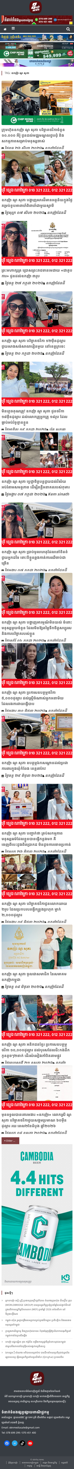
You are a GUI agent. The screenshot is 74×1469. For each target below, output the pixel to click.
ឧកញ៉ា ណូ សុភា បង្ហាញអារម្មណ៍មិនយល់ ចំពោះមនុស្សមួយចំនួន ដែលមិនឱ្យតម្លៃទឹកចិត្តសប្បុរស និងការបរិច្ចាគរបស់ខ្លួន (37, 627)
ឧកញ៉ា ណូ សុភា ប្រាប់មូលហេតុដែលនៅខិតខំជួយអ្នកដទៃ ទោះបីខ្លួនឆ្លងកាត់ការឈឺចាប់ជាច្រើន (35, 557)
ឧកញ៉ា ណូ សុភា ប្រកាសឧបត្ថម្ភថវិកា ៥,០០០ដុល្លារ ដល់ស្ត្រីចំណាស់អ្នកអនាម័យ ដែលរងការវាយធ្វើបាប (33, 698)
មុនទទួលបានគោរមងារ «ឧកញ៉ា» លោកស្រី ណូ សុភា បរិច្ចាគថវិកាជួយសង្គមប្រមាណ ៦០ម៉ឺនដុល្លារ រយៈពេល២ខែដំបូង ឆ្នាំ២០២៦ (36, 1120)
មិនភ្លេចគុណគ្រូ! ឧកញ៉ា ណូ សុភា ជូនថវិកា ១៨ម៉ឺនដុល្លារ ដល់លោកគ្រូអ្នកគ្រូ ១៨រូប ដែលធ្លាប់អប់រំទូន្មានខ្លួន (34, 416)
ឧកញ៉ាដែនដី (54, 147)
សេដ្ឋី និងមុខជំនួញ (43, 1465)
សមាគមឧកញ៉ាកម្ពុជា (30, 1462)
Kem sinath (58, 493)
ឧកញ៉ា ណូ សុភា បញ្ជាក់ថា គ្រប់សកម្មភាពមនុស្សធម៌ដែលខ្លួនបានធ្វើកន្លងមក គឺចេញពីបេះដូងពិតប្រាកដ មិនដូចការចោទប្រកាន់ (36, 838)
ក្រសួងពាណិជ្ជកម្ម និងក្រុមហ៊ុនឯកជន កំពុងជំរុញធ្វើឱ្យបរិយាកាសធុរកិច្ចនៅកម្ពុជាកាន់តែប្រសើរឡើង (38, 1333)
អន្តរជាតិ (64, 1462)
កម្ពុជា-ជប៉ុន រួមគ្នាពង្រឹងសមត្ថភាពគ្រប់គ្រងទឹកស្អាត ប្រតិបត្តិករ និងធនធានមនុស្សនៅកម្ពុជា (38, 1322)
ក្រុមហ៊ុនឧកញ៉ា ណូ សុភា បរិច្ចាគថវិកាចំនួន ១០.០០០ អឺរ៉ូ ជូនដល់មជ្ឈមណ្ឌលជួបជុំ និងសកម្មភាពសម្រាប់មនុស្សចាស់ (33, 135)
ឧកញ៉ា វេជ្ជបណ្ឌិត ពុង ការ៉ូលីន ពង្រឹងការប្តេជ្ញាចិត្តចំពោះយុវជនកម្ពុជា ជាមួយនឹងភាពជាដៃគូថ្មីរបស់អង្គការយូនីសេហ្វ (35, 1344)
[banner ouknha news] (37, 19)
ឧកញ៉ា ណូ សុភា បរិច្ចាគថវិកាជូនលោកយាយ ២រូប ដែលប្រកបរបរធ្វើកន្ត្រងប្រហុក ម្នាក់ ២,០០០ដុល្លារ (34, 909)
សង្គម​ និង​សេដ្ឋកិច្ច (50, 1462)
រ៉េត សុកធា (57, 429)
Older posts (12, 1140)
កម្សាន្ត (29, 1465)
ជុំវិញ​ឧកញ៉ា (13, 1462)
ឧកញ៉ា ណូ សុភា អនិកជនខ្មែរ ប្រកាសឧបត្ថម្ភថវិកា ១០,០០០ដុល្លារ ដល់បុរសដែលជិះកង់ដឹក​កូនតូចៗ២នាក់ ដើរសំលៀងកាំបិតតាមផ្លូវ (36, 1050)
